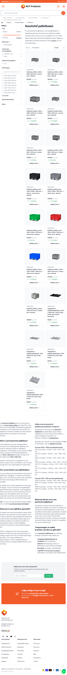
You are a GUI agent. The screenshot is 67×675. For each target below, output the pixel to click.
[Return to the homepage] (2, 22)
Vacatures (36, 650)
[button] (12, 29)
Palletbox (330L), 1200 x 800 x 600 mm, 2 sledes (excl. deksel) (55, 74)
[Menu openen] (3, 6)
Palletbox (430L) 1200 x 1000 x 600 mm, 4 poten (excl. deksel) (55, 113)
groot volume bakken (11, 425)
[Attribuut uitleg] (9, 42)
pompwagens (54, 438)
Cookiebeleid (27, 669)
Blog (59, 1)
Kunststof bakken (19, 22)
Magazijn (9, 22)
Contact (63, 1)
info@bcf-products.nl (40, 595)
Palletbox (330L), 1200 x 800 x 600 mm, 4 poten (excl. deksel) (34, 74)
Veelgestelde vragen (23, 643)
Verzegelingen (5, 654)
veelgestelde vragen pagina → (39, 593)
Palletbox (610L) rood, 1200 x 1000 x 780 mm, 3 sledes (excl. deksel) (55, 232)
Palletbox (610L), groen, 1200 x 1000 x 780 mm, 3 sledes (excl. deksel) (34, 232)
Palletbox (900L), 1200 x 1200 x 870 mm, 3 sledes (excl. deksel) (34, 310)
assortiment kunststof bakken (19, 504)
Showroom (36, 647)
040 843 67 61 (5, 626)
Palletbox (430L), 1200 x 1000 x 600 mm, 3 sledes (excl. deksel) (34, 113)
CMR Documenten (6, 647)
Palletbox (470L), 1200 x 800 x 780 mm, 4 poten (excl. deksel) (34, 152)
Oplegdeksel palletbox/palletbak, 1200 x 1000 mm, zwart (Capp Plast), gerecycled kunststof (56, 312)
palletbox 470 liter (56, 444)
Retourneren (21, 661)
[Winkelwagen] (64, 6)
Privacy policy (19, 669)
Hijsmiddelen (4, 657)
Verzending (20, 650)
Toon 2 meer (5, 95)
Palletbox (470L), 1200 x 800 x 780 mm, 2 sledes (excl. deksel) (55, 152)
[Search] (63, 13)
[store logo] (30, 6)
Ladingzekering (5, 643)
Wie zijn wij (37, 643)
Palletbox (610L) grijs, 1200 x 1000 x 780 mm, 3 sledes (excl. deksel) (55, 191)
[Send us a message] (64, 672)
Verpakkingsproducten (7, 650)
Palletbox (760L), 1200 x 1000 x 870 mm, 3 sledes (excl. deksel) (55, 271)
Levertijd (19, 654)
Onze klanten (37, 657)
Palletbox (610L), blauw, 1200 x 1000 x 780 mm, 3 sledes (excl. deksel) (34, 271)
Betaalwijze (20, 647)
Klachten (19, 657)
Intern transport (55, 550)
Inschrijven (49, 576)
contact (53, 40)
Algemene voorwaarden (7, 669)
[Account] (58, 6)
